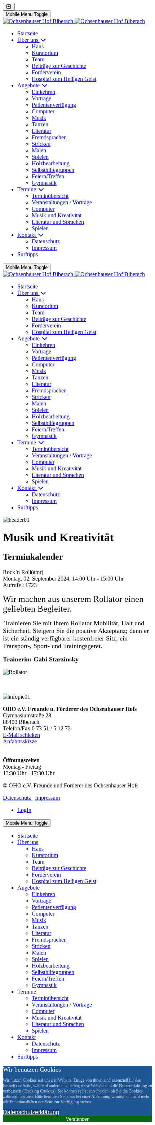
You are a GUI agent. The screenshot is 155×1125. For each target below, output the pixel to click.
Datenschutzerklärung (31, 1112)
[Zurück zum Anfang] (9, 6)
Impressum (47, 798)
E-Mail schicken (21, 735)
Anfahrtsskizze (20, 741)
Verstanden (77, 1119)
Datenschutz (17, 798)
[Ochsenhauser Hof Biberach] (74, 21)
